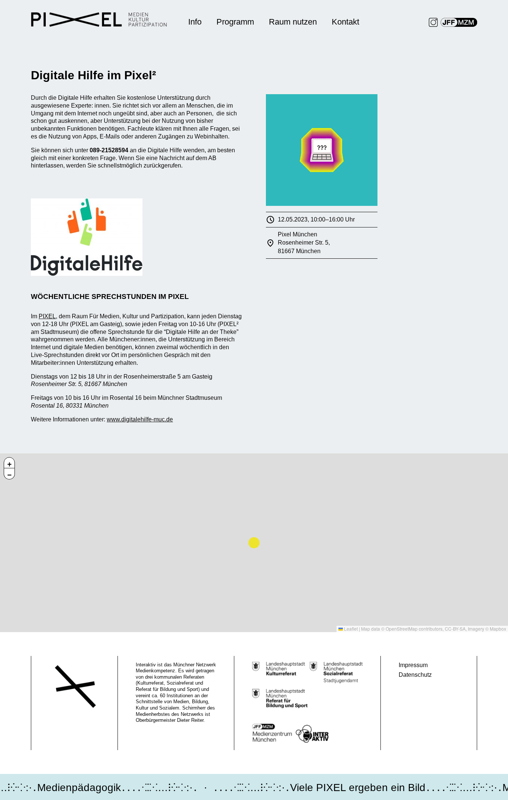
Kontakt (345, 21)
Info (195, 21)
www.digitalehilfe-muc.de (140, 419)
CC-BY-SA (455, 628)
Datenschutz (415, 675)
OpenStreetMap (402, 628)
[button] (9, 462)
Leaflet (350, 628)
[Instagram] (433, 22)
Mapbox (498, 628)
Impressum (413, 665)
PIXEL (47, 316)
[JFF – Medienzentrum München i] (459, 22)
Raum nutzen (293, 21)
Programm (235, 21)
